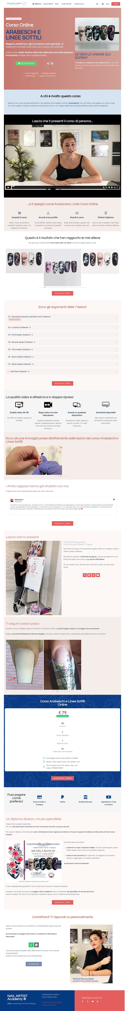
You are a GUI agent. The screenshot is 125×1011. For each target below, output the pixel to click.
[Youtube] (98, 575)
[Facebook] (89, 575)
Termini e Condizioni (49, 1005)
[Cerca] (97, 4)
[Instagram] (85, 575)
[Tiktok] (94, 575)
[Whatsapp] (31, 944)
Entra (107, 4)
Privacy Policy (47, 1002)
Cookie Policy (57, 1002)
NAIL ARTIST (17, 996)
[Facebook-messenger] (36, 944)
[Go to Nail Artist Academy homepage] (17, 3)
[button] (8, 267)
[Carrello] (102, 4)
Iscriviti (115, 4)
